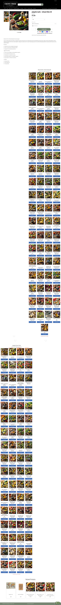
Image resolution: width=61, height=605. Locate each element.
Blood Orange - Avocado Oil (32, 366)
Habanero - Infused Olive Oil (32, 186)
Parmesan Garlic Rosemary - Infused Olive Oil (56, 226)
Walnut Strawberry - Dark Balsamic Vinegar (56, 293)
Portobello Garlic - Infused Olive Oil (48, 240)
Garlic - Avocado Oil (56, 147)
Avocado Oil (40, 81)
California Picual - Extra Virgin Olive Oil (56, 108)
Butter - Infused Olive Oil (40, 108)
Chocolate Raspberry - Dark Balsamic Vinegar (48, 134)
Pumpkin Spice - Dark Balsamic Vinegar (56, 240)
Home (5, 8)
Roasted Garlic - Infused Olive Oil (40, 253)
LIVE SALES (25, 8)
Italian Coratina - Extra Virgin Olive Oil (40, 186)
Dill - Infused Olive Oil (57, 280)
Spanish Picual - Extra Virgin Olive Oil (57, 253)
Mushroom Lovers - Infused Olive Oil (40, 293)
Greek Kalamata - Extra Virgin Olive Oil (48, 173)
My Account (55, 0)
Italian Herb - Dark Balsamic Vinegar (48, 186)
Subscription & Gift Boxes (16, 8)
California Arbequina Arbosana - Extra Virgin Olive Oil (48, 107)
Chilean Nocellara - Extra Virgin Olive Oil (56, 121)
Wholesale (34, 8)
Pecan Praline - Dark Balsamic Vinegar (40, 240)
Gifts (6, 10)
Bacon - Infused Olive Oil (48, 81)
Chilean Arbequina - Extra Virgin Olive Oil (48, 121)
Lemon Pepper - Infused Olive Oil (32, 293)
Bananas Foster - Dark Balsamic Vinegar (29, 520)
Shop (7, 8)
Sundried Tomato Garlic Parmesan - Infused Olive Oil (32, 266)
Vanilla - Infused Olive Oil (44, 331)
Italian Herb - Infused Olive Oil (57, 186)
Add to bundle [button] (32, 83)
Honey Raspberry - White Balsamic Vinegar (32, 306)
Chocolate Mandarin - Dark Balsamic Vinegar (40, 134)
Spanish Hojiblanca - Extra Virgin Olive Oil (48, 253)
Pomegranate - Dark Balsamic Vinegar (40, 306)
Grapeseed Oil (40, 173)
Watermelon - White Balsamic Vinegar (56, 306)
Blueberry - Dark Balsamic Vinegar (32, 108)
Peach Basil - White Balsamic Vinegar (32, 240)
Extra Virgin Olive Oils (40, 319)
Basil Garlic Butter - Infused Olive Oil (56, 352)
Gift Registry (21, 8)
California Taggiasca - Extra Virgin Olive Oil (32, 121)
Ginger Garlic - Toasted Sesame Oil (32, 173)
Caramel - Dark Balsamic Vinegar (40, 121)
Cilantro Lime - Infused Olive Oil (56, 134)
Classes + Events (11, 8)
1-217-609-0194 (55, 8)
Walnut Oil (32, 280)
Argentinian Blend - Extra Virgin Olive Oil (32, 352)
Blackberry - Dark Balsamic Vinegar (12, 533)
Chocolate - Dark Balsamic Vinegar (32, 134)
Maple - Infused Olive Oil (48, 445)
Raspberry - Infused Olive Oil (32, 253)
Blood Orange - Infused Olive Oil (40, 366)
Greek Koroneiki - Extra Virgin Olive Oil (57, 173)
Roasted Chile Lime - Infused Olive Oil (48, 293)
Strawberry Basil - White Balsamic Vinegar (48, 306)
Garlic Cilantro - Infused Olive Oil (40, 405)
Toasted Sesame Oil (40, 267)
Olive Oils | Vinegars (30, 8)
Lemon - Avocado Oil (56, 432)
